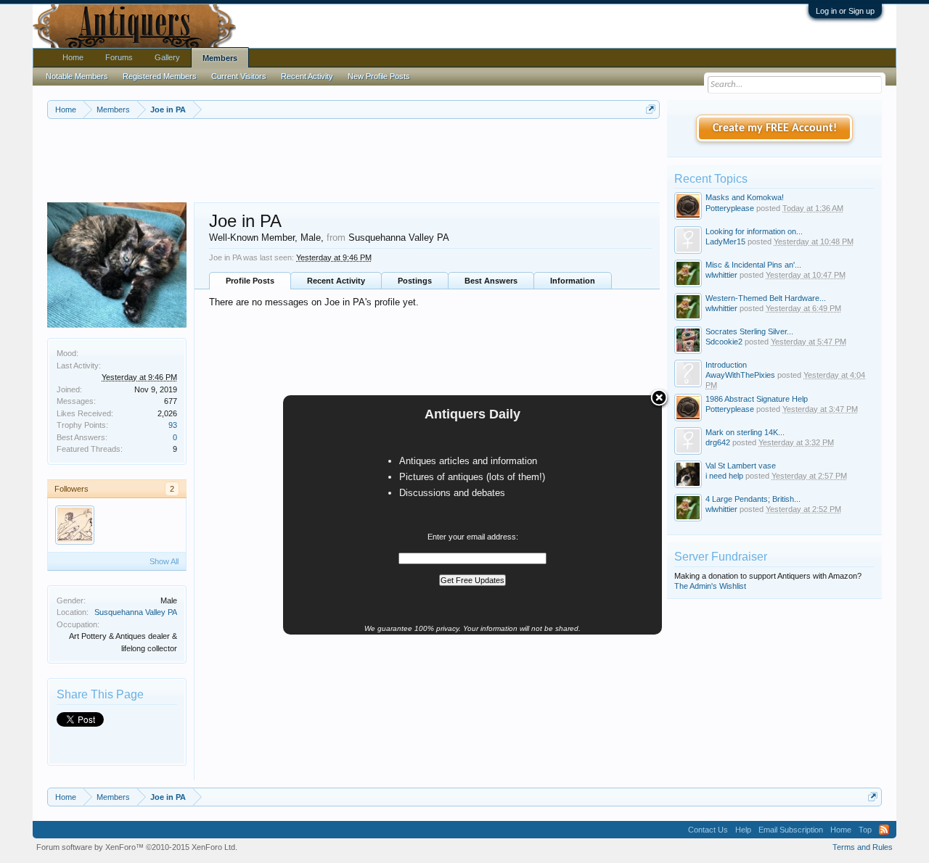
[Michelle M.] (74, 525)
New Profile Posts (379, 76)
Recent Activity (336, 280)
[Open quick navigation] (650, 109)
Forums (119, 57)
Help (743, 829)
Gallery (167, 57)
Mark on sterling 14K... (745, 432)
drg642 (717, 442)
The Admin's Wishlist (710, 586)
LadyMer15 (725, 241)
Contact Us (708, 829)
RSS (884, 830)
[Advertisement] (353, 158)
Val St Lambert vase (740, 465)
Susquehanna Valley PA (135, 612)
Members (219, 58)
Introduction (726, 364)
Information (572, 280)
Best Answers (490, 280)
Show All (164, 561)
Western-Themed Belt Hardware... (765, 298)
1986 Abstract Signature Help (756, 399)
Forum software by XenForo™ (136, 847)
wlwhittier (721, 275)
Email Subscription (790, 829)
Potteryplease (729, 208)
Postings (415, 280)
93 (172, 425)
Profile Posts (250, 280)
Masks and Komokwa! (744, 197)
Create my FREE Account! (775, 128)
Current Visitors (238, 76)
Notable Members (77, 76)
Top (865, 829)
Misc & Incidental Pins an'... (753, 264)
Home (72, 57)
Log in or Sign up (845, 11)
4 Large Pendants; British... (753, 499)
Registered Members (160, 76)
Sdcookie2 (723, 341)
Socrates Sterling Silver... (749, 331)
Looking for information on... (754, 231)
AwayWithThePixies (740, 375)
